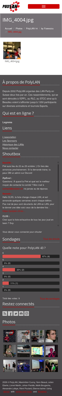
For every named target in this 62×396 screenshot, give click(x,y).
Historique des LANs (13, 144)
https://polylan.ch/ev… (14, 211)
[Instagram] (26, 313)
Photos (19, 28)
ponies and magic (24, 391)
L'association (9, 137)
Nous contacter (10, 148)
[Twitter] (15, 313)
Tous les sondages (50, 298)
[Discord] (21, 313)
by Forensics (47, 28)
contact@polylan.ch (12, 188)
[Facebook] (10, 313)
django (6, 391)
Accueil (8, 28)
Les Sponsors (9, 140)
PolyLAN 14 (32, 28)
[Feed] (4, 313)
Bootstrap (42, 391)
